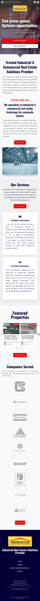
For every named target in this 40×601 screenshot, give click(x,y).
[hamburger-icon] (37, 8)
